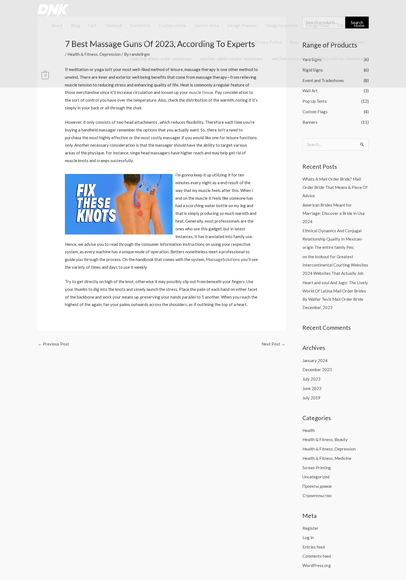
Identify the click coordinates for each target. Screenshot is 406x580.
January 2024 (315, 360)
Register (310, 528)
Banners (310, 122)
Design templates (281, 25)
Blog (75, 25)
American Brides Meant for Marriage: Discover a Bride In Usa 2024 (333, 213)
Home (359, 25)
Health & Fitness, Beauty (325, 439)
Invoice (79, 41)
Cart (92, 25)
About (57, 25)
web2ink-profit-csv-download (337, 58)
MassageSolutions (223, 259)
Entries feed (313, 546)
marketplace (106, 41)
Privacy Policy (268, 41)
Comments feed (316, 555)
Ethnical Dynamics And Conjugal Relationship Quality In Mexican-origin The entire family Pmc (332, 239)
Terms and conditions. (345, 41)
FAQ (341, 25)
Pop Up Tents (314, 101)
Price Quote (235, 41)
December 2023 (317, 369)
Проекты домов (317, 486)
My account (136, 41)
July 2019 (311, 397)
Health (308, 430)
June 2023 (311, 388)
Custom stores (172, 25)
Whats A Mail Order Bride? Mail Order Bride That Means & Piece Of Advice (335, 187)
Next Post (273, 343)
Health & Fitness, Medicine (326, 458)
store (312, 41)
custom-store (206, 25)
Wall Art (310, 90)
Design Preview (242, 25)
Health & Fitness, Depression (329, 448)
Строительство (316, 495)
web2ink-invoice (286, 58)
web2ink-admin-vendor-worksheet (231, 58)
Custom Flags (315, 111)
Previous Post (53, 343)
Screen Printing (316, 467)
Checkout (113, 25)
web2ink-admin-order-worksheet (161, 58)
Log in (308, 537)
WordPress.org (316, 565)
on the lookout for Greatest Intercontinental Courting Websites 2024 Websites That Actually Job (335, 265)
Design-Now (317, 25)
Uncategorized (315, 476)
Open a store (167, 41)
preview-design (201, 41)
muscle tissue (201, 92)
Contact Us (140, 25)
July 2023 (311, 378)
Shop (294, 41)
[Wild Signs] (56, 9)
